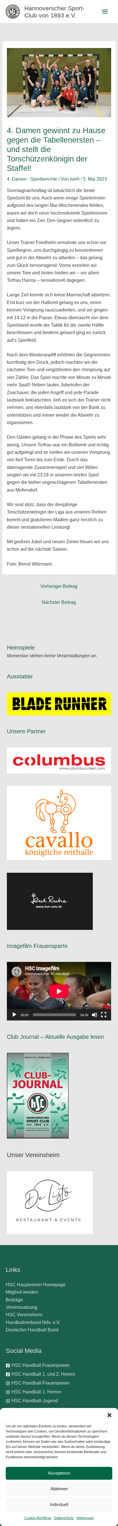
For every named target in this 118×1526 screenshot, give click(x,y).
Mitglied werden (22, 1292)
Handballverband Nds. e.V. (33, 1322)
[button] (109, 1415)
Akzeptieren (59, 1473)
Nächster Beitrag (59, 602)
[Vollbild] (104, 1015)
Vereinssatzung (21, 1307)
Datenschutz (64, 1518)
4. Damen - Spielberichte (32, 179)
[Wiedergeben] (14, 1015)
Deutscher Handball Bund (32, 1329)
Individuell (59, 1504)
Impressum (85, 1518)
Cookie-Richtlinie (37, 1518)
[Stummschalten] (94, 1015)
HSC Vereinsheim (24, 1314)
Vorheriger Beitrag (58, 586)
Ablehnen (59, 1488)
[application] (59, 991)
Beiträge (14, 1299)
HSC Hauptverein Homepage (36, 1284)
